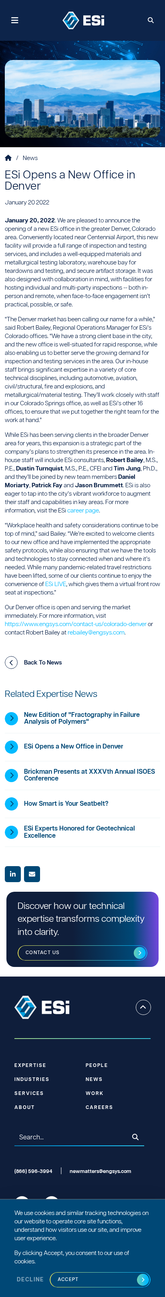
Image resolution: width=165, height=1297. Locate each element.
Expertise (30, 1065)
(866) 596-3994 (33, 1171)
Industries (32, 1079)
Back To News (43, 663)
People (97, 1065)
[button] (11, 662)
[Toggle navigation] (15, 20)
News (30, 158)
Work (95, 1093)
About (24, 1107)
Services (29, 1093)
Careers (99, 1107)
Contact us (43, 952)
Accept (68, 1279)
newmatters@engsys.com (100, 1171)
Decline (30, 1280)
